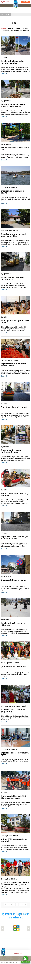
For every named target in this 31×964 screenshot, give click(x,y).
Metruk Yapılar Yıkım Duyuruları (20, 30)
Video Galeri (5, 30)
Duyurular (10, 28)
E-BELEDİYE (25, 2)
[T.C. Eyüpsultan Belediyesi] (3, 953)
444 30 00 (6, 2)
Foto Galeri (25, 28)
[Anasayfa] (2, 14)
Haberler (7, 15)
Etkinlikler (17, 28)
